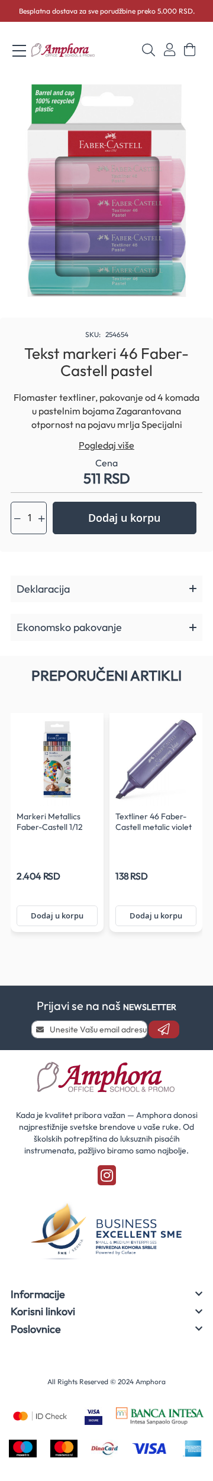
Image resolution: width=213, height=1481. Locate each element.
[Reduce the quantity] (17, 519)
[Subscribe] (164, 1029)
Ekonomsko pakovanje (69, 627)
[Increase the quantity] (41, 519)
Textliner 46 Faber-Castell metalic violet (153, 821)
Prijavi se (169, 50)
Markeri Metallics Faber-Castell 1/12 (50, 821)
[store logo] (63, 50)
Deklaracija (43, 589)
